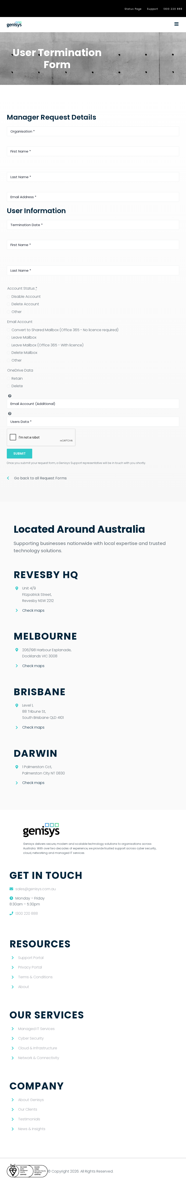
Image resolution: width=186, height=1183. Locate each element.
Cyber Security (31, 1038)
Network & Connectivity (38, 1057)
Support (152, 9)
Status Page (133, 9)
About (23, 986)
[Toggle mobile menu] (176, 24)
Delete (17, 386)
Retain (17, 378)
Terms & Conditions (35, 977)
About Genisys (31, 1099)
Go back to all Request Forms (40, 478)
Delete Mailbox (24, 352)
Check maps (33, 610)
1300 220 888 (173, 9)
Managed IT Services (36, 1028)
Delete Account (25, 304)
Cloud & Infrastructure (37, 1048)
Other (17, 311)
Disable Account (26, 296)
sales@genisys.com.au (35, 889)
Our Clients (27, 1109)
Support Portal (31, 957)
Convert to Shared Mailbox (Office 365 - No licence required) (65, 330)
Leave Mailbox (24, 337)
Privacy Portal (30, 967)
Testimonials (29, 1119)
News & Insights (31, 1128)
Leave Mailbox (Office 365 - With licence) (47, 345)
